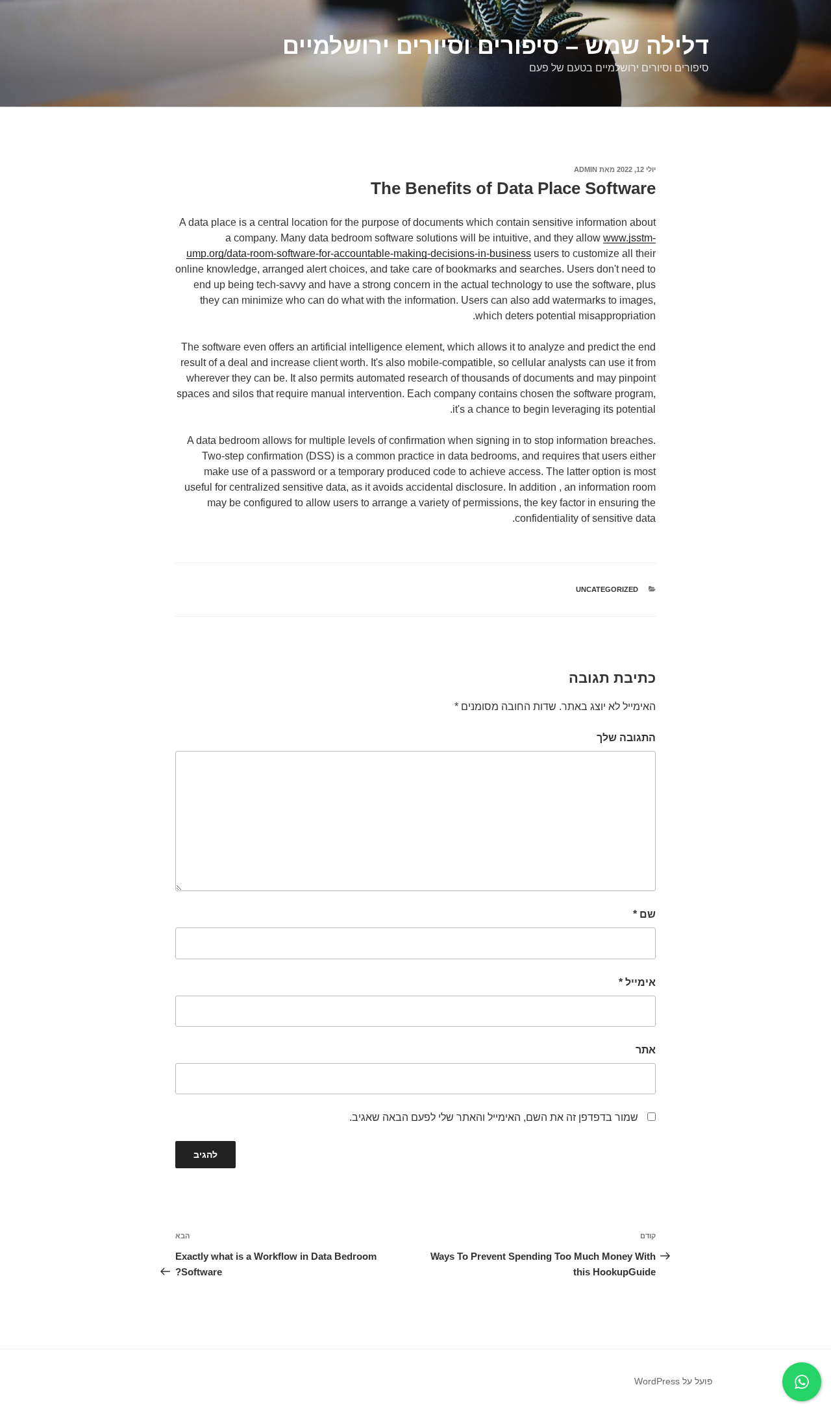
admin (585, 169)
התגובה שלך (626, 737)
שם (644, 914)
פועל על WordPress (673, 1381)
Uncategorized (607, 589)
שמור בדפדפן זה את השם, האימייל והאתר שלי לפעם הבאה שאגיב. (493, 1117)
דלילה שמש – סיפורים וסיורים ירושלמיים (495, 45)
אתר (646, 1049)
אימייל (637, 982)
